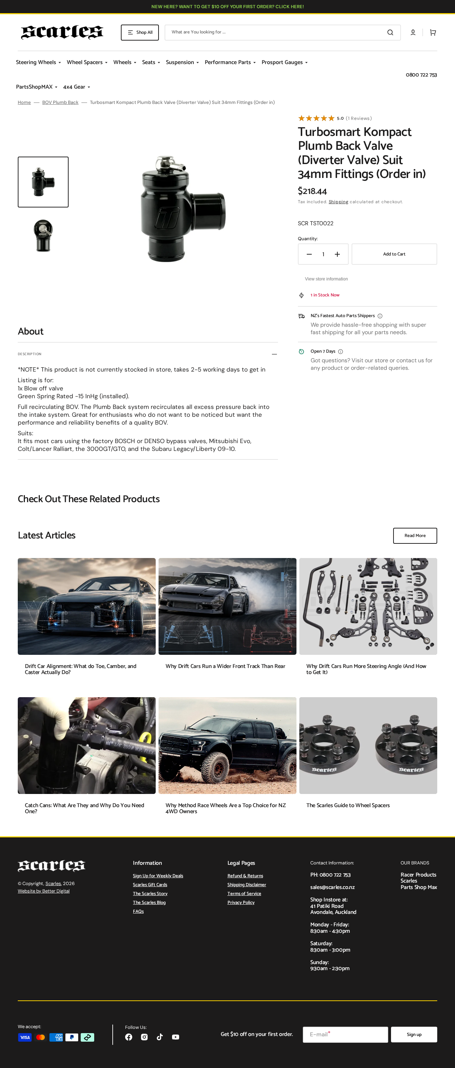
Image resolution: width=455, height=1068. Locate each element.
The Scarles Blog (149, 902)
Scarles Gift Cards (150, 885)
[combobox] (283, 33)
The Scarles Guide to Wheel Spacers (348, 805)
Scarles (53, 883)
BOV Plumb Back (60, 102)
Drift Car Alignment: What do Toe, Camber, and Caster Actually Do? (80, 670)
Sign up (414, 1034)
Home (24, 102)
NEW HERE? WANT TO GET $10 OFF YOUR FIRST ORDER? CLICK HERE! (227, 7)
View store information (326, 279)
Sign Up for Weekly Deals (158, 876)
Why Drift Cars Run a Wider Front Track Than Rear (225, 666)
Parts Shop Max (419, 887)
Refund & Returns (245, 876)
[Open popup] (380, 316)
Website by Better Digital (44, 891)
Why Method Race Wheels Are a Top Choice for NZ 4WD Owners (225, 809)
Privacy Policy (241, 902)
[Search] (391, 32)
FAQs (138, 911)
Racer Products (419, 875)
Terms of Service (244, 894)
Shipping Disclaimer (247, 885)
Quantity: (308, 239)
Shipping (339, 202)
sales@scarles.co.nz (332, 887)
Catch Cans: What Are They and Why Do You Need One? (84, 809)
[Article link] (87, 622)
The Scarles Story (150, 894)
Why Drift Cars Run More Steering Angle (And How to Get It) (366, 670)
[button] (413, 32)
